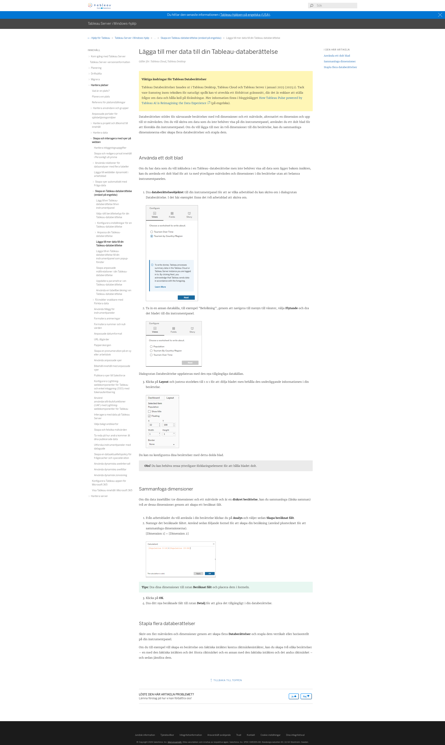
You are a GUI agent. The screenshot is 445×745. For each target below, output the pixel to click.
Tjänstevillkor (167, 735)
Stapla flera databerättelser (340, 67)
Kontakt (251, 735)
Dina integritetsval (295, 735)
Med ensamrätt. (175, 742)
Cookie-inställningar (271, 735)
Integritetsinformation (191, 735)
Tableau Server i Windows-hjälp (132, 38)
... (155, 38)
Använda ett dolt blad (337, 55)
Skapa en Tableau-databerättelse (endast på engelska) (191, 38)
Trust (238, 735)
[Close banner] (440, 15)
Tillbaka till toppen (227, 680)
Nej (305, 696)
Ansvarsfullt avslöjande (219, 735)
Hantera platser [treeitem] (99, 85)
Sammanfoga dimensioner (340, 61)
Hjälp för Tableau (101, 38)
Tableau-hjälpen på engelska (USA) (245, 15)
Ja (292, 696)
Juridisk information (145, 735)
